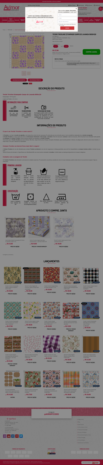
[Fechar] (76, 8)
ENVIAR (67, 28)
